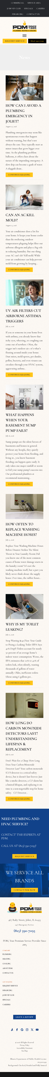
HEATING (6, 959)
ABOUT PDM (8, 968)
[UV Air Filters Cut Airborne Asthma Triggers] (24, 292)
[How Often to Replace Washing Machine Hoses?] (24, 506)
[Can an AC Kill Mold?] (24, 196)
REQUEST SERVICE (10, 986)
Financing (17, 14)
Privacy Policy (24, 1045)
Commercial (17, 3)
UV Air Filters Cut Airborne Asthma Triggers (23, 315)
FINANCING (7, 990)
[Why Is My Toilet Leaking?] (24, 606)
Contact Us (33, 14)
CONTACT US (8, 973)
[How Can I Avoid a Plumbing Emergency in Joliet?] (24, 87)
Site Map (24, 1051)
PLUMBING (7, 954)
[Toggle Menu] (24, 36)
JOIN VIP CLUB (8, 995)
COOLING (7, 964)
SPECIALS (6, 1000)
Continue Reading (19, 175)
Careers (40, 8)
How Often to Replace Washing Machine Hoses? (22, 529)
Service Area (34, 3)
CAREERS (6, 1005)
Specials (28, 8)
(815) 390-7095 (27, 846)
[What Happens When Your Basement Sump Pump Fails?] (24, 396)
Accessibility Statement (24, 1048)
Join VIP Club (14, 8)
